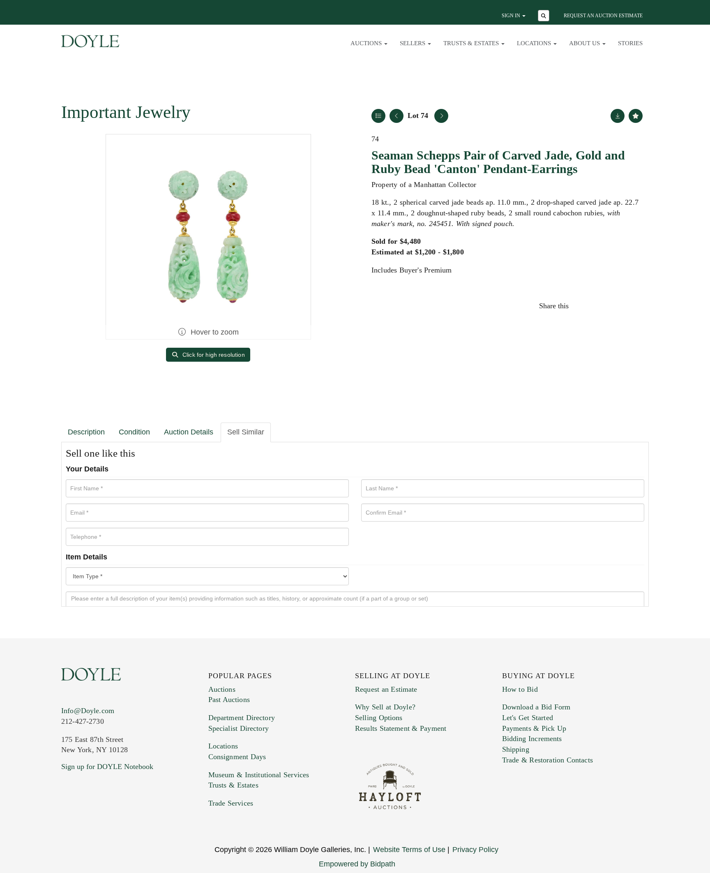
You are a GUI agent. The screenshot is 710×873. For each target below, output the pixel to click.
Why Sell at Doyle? (385, 707)
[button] (545, 16)
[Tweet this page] (600, 306)
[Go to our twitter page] (87, 816)
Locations (223, 746)
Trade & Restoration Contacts (547, 760)
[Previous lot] (396, 116)
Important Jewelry (126, 112)
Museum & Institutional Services (258, 775)
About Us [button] (585, 43)
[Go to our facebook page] (69, 816)
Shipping (515, 749)
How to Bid (520, 689)
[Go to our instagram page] (635, 306)
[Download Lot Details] (618, 116)
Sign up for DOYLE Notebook (107, 766)
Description (86, 432)
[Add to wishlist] (636, 116)
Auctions (221, 689)
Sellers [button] (413, 43)
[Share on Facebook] (582, 306)
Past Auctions (229, 699)
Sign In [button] (511, 15)
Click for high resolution (213, 354)
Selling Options (379, 718)
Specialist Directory (238, 728)
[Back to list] (378, 116)
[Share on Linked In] (617, 306)
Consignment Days (237, 757)
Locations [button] (535, 43)
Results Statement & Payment (400, 728)
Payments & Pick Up (534, 728)
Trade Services (231, 803)
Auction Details (188, 432)
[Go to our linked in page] (104, 816)
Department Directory (241, 718)
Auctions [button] (366, 43)
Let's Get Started (527, 718)
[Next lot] (441, 116)
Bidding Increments (532, 738)
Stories (630, 43)
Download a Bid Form (536, 707)
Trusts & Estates (233, 785)
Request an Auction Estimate (603, 15)
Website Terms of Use (409, 849)
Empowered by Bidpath (357, 864)
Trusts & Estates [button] (471, 43)
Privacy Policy (475, 849)
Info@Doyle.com (87, 711)
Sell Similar (245, 432)
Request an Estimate (386, 689)
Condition (134, 432)
